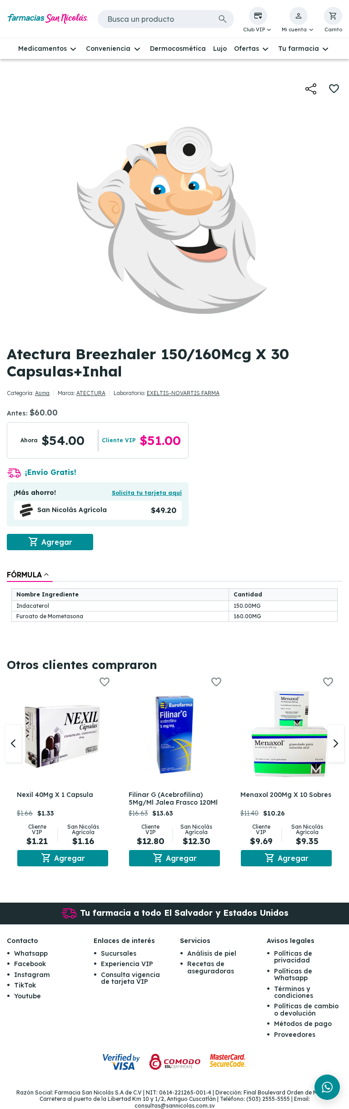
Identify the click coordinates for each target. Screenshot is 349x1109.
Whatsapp (31, 953)
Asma (42, 393)
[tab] (30, 574)
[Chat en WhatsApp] (327, 1087)
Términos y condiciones (293, 992)
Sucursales (118, 953)
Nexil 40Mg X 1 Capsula (55, 795)
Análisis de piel (211, 953)
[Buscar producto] (223, 19)
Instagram (32, 975)
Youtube (27, 996)
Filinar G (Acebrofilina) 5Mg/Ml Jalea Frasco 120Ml (173, 798)
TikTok (25, 985)
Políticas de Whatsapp (293, 974)
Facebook (30, 964)
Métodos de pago (303, 1024)
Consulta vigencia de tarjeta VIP (130, 978)
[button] (258, 20)
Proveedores (294, 1035)
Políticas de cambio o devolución (306, 1009)
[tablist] (174, 596)
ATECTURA (90, 393)
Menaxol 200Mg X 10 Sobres (285, 795)
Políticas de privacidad (293, 956)
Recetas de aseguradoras (210, 967)
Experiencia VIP (127, 964)
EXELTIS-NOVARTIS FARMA (183, 393)
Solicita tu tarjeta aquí (147, 492)
